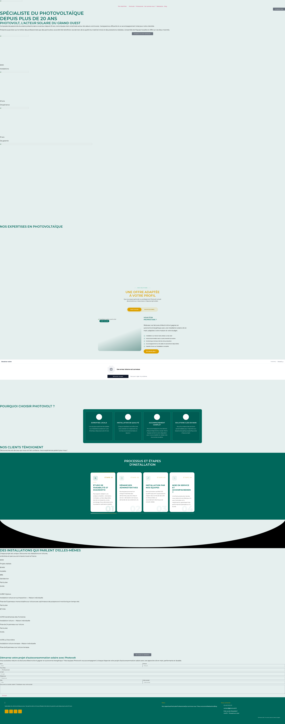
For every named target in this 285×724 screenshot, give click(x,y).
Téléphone (3, 676)
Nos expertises (122, 6)
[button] (142, 650)
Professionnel (139, 6)
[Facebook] (6, 711)
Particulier (132, 6)
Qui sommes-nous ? (149, 6)
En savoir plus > (151, 351)
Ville (1, 680)
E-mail (2, 672)
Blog (165, 6)
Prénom (144, 663)
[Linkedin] (15, 711)
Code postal (145, 680)
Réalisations (160, 6)
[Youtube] (20, 711)
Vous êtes (2, 667)
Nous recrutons (202, 706)
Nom (1, 663)
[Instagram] (11, 711)
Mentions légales (276, 717)
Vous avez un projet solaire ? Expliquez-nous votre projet (16, 684)
